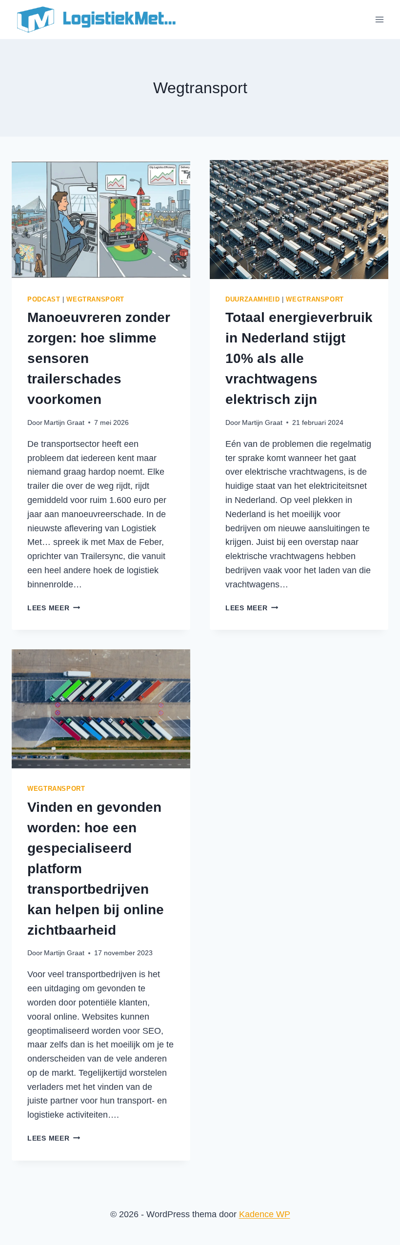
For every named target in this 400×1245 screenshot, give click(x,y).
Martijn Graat (64, 422)
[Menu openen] (379, 19)
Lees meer (53, 608)
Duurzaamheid (252, 299)
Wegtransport (95, 299)
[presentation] (101, 219)
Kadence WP (264, 1214)
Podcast (43, 299)
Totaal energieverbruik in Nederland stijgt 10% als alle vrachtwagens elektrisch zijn (299, 358)
